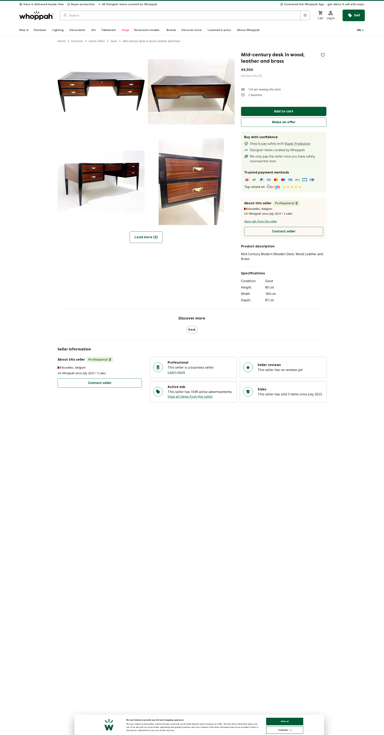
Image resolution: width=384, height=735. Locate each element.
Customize (283, 730)
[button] (262, 4)
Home (62, 41)
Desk (113, 41)
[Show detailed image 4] (191, 181)
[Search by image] (305, 15)
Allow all (285, 721)
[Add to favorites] (322, 55)
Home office (97, 41)
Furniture (77, 41)
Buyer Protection (297, 143)
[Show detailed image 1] (101, 91)
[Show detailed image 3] (101, 181)
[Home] (36, 15)
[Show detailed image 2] (191, 91)
